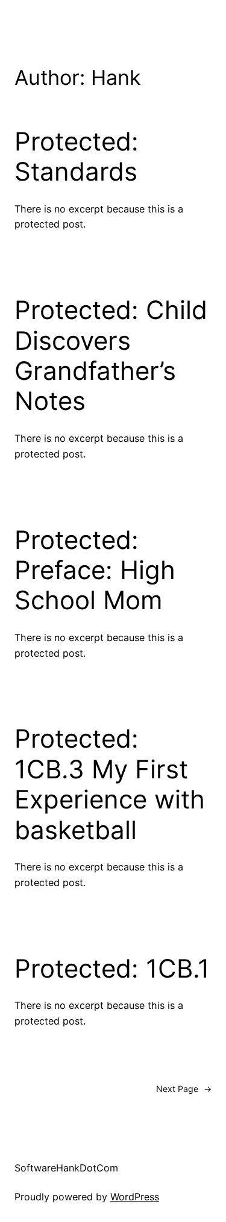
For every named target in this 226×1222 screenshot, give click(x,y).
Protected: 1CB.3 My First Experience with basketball (109, 784)
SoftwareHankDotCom (66, 1168)
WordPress (134, 1197)
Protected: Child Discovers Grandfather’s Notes (110, 355)
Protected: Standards (76, 156)
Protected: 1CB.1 (112, 969)
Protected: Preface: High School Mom (94, 570)
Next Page (184, 1089)
